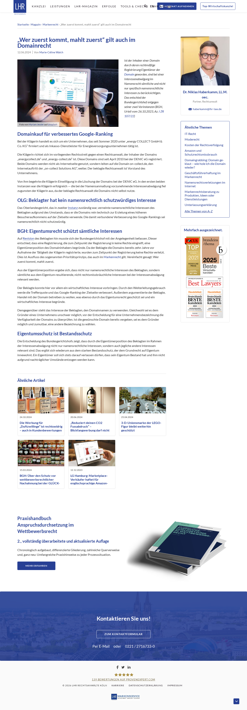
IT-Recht (190, 134)
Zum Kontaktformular (123, 634)
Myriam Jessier (36, 124)
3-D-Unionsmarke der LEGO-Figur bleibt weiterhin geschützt (141, 426)
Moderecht (192, 139)
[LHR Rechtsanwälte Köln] (20, 7)
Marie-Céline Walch (51, 52)
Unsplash (52, 124)
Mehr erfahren (36, 565)
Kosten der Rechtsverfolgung (204, 145)
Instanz (73, 207)
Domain (129, 74)
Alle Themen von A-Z (199, 211)
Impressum (174, 685)
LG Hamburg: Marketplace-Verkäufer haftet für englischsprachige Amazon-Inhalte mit (89, 481)
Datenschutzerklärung (146, 685)
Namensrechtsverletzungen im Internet (205, 184)
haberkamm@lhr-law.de (207, 109)
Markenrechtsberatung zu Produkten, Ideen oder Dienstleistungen (202, 195)
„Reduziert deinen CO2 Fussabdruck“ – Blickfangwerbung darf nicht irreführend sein (89, 428)
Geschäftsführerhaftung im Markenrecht (203, 174)
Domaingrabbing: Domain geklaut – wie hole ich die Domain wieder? (205, 163)
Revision (28, 238)
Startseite (23, 24)
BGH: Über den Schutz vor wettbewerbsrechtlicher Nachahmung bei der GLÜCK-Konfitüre (40, 481)
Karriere (118, 685)
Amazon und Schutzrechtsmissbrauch (201, 152)
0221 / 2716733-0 (140, 646)
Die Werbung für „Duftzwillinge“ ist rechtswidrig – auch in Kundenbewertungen (41, 426)
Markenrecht (50, 24)
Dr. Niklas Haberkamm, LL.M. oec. (205, 94)
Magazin (36, 24)
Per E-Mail (101, 646)
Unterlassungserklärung (201, 205)
